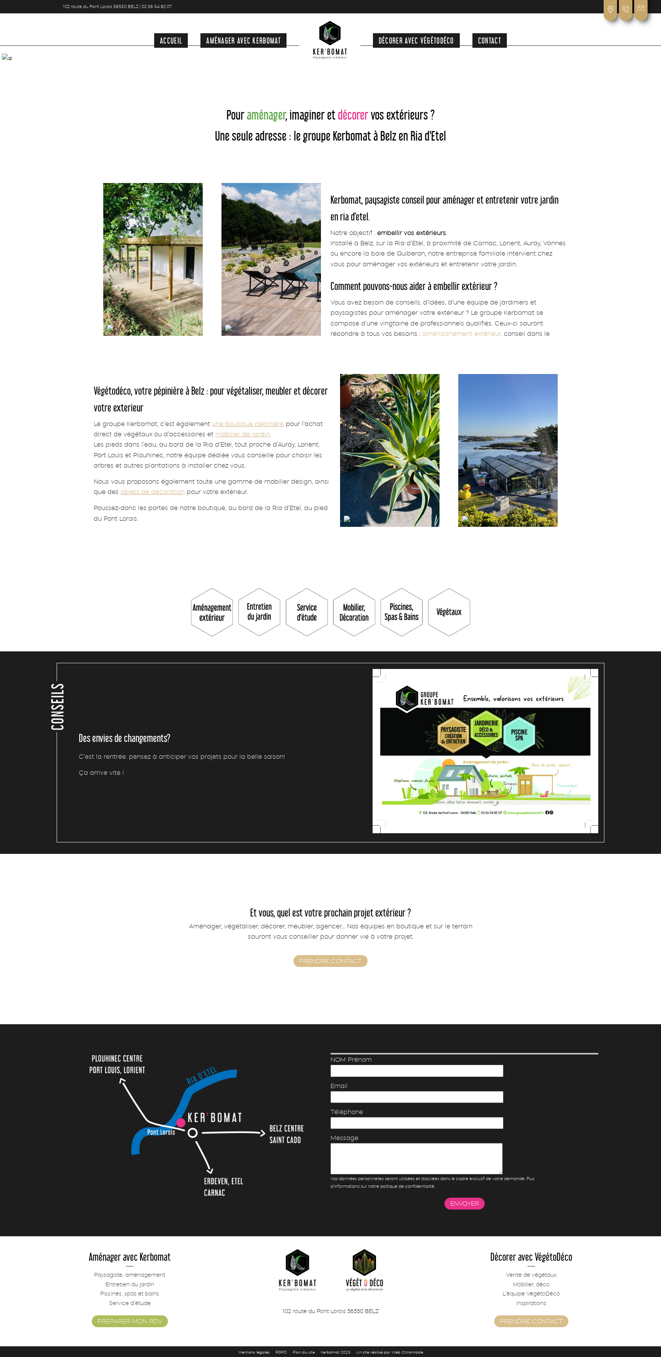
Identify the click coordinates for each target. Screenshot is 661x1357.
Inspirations (531, 1303)
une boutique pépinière (248, 424)
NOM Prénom (351, 1059)
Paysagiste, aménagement (129, 1274)
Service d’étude (130, 1303)
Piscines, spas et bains (129, 1293)
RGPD (281, 1352)
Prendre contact (330, 961)
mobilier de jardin (242, 434)
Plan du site (304, 1352)
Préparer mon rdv (130, 1321)
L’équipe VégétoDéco (531, 1293)
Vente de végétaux (531, 1274)
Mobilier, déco (531, 1284)
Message (344, 1138)
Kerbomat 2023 (335, 1352)
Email (339, 1086)
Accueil (171, 39)
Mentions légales (254, 1352)
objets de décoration (152, 492)
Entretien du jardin (130, 1284)
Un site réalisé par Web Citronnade (389, 1352)
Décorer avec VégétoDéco (416, 39)
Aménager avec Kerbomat (243, 39)
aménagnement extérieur (461, 333)
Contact (489, 39)
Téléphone (346, 1112)
